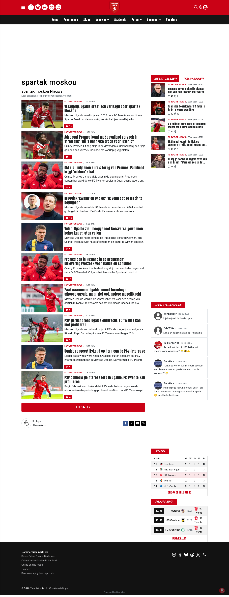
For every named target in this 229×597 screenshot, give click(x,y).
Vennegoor (170, 313)
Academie (120, 20)
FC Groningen (172, 529)
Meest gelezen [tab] (165, 78)
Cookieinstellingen (59, 588)
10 (70, 218)
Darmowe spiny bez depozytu (37, 573)
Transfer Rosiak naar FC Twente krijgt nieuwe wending (186, 108)
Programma (71, 20)
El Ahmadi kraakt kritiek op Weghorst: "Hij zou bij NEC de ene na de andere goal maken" (187, 143)
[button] (196, 8)
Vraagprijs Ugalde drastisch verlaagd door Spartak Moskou (102, 108)
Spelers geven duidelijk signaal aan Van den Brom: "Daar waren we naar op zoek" (186, 90)
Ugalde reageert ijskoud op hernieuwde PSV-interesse (104, 351)
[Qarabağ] (183, 510)
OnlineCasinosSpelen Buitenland (39, 560)
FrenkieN (169, 361)
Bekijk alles (179, 538)
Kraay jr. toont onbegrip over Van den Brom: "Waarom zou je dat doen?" (187, 161)
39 (172, 149)
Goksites (26, 569)
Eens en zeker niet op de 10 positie (182, 332)
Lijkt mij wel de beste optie (177, 318)
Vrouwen (101, 20)
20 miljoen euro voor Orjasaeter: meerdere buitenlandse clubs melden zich (187, 125)
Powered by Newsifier (114, 592)
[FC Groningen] (183, 529)
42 (172, 96)
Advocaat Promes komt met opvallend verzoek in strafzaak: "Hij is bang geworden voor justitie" (100, 139)
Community (154, 20)
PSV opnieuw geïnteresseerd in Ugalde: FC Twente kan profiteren (104, 379)
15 (172, 166)
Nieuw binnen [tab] (194, 78)
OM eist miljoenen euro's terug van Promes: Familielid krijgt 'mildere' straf (104, 170)
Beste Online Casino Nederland (38, 556)
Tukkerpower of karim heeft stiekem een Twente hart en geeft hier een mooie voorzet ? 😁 (178, 369)
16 (70, 126)
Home (55, 20)
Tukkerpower (171, 342)
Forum (135, 20)
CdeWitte (169, 328)
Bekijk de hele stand (179, 492)
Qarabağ (175, 510)
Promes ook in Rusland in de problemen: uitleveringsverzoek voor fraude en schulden (98, 261)
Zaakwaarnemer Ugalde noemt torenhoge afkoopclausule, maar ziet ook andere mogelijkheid (102, 292)
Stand (87, 20)
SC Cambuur (173, 520)
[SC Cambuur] (183, 520)
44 (172, 131)
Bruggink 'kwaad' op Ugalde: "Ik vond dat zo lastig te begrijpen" (103, 200)
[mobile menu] (23, 7)
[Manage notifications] (222, 590)
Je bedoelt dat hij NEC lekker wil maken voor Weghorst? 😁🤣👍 (176, 349)
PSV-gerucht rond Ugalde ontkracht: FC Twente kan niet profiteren (102, 322)
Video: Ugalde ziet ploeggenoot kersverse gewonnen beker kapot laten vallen (103, 231)
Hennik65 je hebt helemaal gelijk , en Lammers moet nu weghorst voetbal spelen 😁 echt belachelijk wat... (178, 391)
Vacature (171, 20)
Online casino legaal (32, 564)
